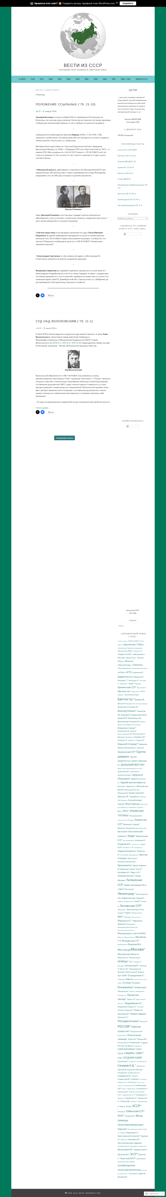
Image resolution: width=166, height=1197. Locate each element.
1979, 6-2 (57, 343)
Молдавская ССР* (131, 940)
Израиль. (124, 800)
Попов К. (121, 1010)
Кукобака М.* (124, 872)
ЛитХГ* (138, 901)
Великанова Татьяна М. (128, 721)
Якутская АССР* (128, 1158)
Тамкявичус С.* (141, 1095)
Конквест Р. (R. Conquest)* (132, 847)
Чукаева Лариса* (124, 1146)
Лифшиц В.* (122, 910)
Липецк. (120, 901)
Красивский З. (134, 855)
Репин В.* (132, 1039)
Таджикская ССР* (128, 1095)
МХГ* (121, 916)
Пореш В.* (129, 1010)
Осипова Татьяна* (131, 982)
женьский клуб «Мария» (126, 1162)
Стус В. (132, 1092)
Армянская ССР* (127, 687)
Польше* (140, 1007)
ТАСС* (120, 1095)
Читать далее (43, 408)
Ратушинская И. (136, 1031)
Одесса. (130, 979)
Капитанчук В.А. (141, 828)
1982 (68, 79)
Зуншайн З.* (135, 796)
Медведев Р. (131, 924)
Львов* (127, 912)
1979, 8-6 (66, 343)
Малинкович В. (136, 917)
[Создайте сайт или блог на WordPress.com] (66, 1193)
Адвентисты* (125, 676)
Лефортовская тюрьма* (132, 898)
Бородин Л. (126, 714)
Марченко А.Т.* (125, 920)
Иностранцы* (133, 803)
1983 (77, 79)
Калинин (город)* (131, 824)
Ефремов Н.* (131, 786)
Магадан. (127, 917)
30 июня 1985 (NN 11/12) (127, 161)
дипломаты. (141, 1158)
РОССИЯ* (124, 1026)
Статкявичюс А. (142, 1089)
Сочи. (124, 1089)
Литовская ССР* (131, 905)
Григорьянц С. (130, 747)
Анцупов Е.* (124, 684)
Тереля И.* (121, 1098)
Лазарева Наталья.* (126, 876)
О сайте (22, 79)
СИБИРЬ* (129, 1053)
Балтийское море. (132, 695)
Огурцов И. (122, 979)
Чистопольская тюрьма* (130, 1143)
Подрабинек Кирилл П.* (127, 1007)
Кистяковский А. (129, 840)
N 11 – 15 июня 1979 (46, 328)
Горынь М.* (140, 740)
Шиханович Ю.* (126, 1149)
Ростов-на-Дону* (126, 1046)
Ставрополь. (130, 1089)
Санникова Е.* (123, 1061)
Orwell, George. (123, 641)
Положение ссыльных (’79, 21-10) (66, 104)
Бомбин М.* (134, 707)
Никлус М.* (124, 969)
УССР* (137, 1106)
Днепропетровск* (125, 775)
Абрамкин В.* (138, 672)
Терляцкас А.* (131, 1098)
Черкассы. (124, 1139)
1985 (96, 79)
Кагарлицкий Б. (135, 816)
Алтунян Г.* (123, 680)
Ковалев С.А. (136, 844)
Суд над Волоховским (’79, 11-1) (64, 321)
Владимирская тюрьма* (127, 731)
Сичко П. (135, 1076)
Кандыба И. (130, 828)
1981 (59, 79)
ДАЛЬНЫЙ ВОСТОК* (133, 764)
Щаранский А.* (141, 1149)
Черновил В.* (134, 1139)
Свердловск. (140, 1066)
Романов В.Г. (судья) (138, 1042)
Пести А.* (121, 1003)
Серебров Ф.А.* (125, 1076)
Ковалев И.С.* (125, 844)
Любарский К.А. (136, 913)
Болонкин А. (123, 707)
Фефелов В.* (130, 1116)
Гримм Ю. (140, 748)
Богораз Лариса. (142, 704)
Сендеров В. (122, 1073)
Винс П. (130, 725)
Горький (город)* (128, 743)
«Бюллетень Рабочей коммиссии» (130, 648)
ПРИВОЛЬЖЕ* (140, 987)
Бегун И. (122, 703)
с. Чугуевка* (133, 1173)
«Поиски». (137, 664)
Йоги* (120, 811)
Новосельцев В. (131, 972)
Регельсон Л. (122, 1035)
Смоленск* (132, 1082)
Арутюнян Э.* (142, 688)
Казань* (131, 820)
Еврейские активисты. (133, 782)
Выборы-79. (130, 737)
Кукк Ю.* (139, 869)
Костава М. (125, 855)
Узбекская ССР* (135, 1111)
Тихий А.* (134, 1101)
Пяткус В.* (144, 1021)
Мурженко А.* (123, 957)
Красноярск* (133, 858)
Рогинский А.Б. (123, 1043)
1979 (42, 79)
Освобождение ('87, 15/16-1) (129, 199)
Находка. (121, 966)
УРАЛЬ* (129, 1106)
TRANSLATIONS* (134, 641)
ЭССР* (134, 1154)
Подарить (128, 3)
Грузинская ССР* (127, 751)
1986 (105, 79)
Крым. (136, 865)
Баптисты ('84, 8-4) (125, 173)
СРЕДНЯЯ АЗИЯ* (133, 1057)
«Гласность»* (138, 651)
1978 (33, 79)
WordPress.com (93, 1193)
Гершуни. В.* (140, 737)
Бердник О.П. (130, 704)
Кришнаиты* (125, 865)
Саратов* (132, 1061)
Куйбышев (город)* (128, 869)
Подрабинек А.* (134, 1003)
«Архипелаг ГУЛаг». (133, 644)
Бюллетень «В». (135, 718)
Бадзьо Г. (121, 695)
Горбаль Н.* (132, 740)
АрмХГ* (132, 683)
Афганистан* (124, 691)
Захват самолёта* (136, 793)
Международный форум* (126, 930)
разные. (144, 1170)
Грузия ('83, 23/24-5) (126, 167)
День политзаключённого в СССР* (130, 768)
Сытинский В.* (140, 1092)
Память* (132, 991)
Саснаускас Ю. (141, 1061)
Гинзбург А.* (123, 740)
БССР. (143, 691)
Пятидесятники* (129, 1021)
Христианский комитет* (129, 1136)
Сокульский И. (129, 1085)
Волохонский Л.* (139, 734)
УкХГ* (121, 1115)
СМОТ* (140, 1053)
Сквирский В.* (124, 1079)
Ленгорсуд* (129, 889)
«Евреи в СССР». (125, 654)
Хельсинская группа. (135, 1129)
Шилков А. (143, 1146)
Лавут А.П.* (136, 872)
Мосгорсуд (124, 949)
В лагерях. (137, 725)
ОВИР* (125, 975)
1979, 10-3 (76, 343)
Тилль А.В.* (125, 1101)
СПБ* (120, 1057)
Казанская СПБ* (123, 820)
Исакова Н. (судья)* (136, 807)
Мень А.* (121, 937)
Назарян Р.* (138, 962)
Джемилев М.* (124, 771)
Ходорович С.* (132, 1132)
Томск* (122, 1106)
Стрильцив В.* (123, 1092)
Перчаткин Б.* (141, 999)
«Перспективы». (125, 665)
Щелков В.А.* (124, 1154)
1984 (87, 79)
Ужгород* (122, 1111)
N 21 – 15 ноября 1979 (46, 111)
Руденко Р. (138, 1046)
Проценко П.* (123, 1017)
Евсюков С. (122, 786)
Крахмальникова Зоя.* (127, 861)
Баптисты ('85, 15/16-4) (127, 194)
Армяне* (138, 684)
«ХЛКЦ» (121, 672)
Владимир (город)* (127, 728)
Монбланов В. (123, 944)
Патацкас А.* (122, 995)
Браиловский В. (139, 714)
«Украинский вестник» (139, 668)
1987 (114, 79)
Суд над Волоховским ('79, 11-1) (130, 205)
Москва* (138, 949)
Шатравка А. (134, 1146)
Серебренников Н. (133, 1073)
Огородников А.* (136, 975)
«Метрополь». (131, 658)
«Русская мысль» (124, 668)
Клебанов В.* (140, 840)
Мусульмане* (135, 957)
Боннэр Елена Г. (127, 710)
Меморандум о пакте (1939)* (132, 933)
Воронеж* (122, 737)
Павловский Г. (123, 991)
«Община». (129, 661)
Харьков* (122, 1128)
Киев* (131, 836)
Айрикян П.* (139, 677)
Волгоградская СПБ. (125, 734)
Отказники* (126, 987)
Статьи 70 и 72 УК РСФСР (127, 150)
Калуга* (122, 828)
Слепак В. (143, 1079)
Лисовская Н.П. (129, 901)
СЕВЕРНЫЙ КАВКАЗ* (126, 1049)
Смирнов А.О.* (123, 1082)
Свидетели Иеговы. (135, 1069)
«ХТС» (129, 672)
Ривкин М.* (142, 1039)
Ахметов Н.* (135, 691)
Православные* (138, 1013)
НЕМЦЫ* (123, 961)
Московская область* (129, 954)
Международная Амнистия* (128, 927)
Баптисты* (126, 699)
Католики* (123, 831)
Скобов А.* (135, 1079)
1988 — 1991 (126, 79)
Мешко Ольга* (129, 937)
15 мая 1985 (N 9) (124, 179)
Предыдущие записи (64, 438)
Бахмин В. (140, 699)
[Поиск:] (133, 626)
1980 (51, 79)
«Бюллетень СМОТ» (125, 651)
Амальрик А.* (134, 680)
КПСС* (126, 811)
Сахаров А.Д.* (127, 1065)
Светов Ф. (122, 1069)
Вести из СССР (83, 65)
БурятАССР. (123, 718)
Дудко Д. (135, 778)
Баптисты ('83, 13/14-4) (127, 156)
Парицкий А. (140, 991)
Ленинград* (126, 893)
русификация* (122, 1173)
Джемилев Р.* (135, 771)
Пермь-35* (131, 999)
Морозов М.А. (134, 944)
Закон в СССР (142, 79)
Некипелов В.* (132, 965)
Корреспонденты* (127, 850)
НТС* (131, 962)
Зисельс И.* (123, 796)
